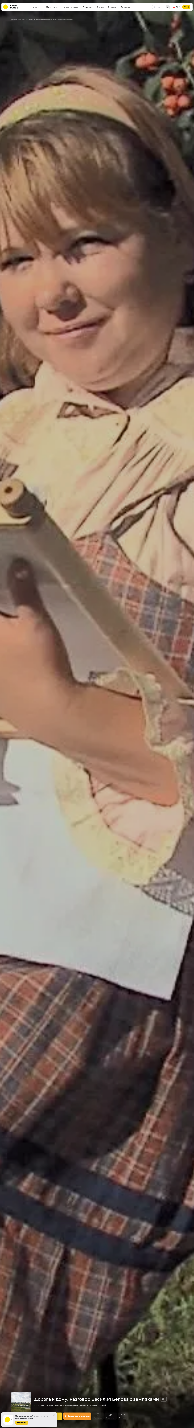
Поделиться (110, 1418)
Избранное (98, 1418)
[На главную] (12, 7)
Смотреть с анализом (79, 1416)
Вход (186, 7)
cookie (38, 1416)
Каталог (36, 7)
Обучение (123, 1418)
